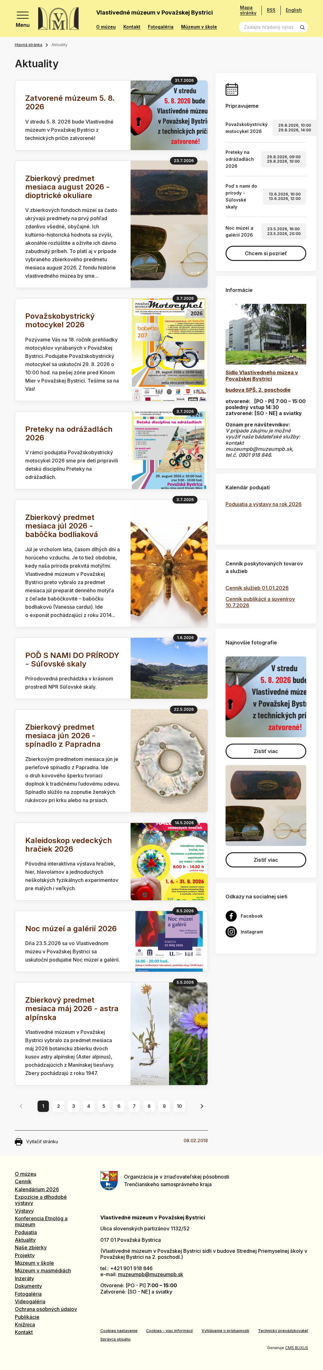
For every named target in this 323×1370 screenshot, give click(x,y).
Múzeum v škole (199, 26)
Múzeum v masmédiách (43, 1270)
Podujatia (26, 1232)
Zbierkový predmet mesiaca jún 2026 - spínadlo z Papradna (63, 735)
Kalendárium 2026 (37, 1189)
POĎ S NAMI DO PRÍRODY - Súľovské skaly (72, 659)
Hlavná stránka (28, 44)
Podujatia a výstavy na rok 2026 (264, 504)
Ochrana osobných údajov (46, 1309)
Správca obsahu (115, 1339)
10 (179, 1106)
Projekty (25, 1255)
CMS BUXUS (296, 1347)
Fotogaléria (160, 26)
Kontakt (131, 26)
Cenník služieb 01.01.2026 (257, 588)
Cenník (23, 1181)
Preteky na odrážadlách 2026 (69, 433)
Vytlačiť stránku (42, 1141)
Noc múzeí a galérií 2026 (71, 928)
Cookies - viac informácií (169, 1330)
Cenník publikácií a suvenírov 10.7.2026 (260, 602)
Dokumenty (28, 1286)
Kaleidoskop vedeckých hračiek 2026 (68, 845)
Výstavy (24, 1211)
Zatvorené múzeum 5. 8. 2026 (70, 102)
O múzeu (106, 26)
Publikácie (27, 1317)
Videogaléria (30, 1301)
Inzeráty (24, 1278)
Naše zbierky (31, 1247)
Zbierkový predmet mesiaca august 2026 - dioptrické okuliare (67, 187)
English (294, 10)
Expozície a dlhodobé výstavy (41, 1200)
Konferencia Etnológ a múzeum (41, 1221)
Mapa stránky (248, 10)
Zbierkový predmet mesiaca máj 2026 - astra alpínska (72, 1008)
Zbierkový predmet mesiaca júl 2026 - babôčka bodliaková (61, 526)
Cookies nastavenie (119, 1330)
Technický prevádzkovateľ (283, 1330)
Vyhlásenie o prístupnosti (225, 1330)
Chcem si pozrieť (266, 253)
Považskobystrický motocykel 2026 (60, 320)
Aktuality (25, 1240)
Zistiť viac (266, 751)
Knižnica (25, 1324)
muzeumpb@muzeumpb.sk (150, 1274)
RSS (271, 10)
